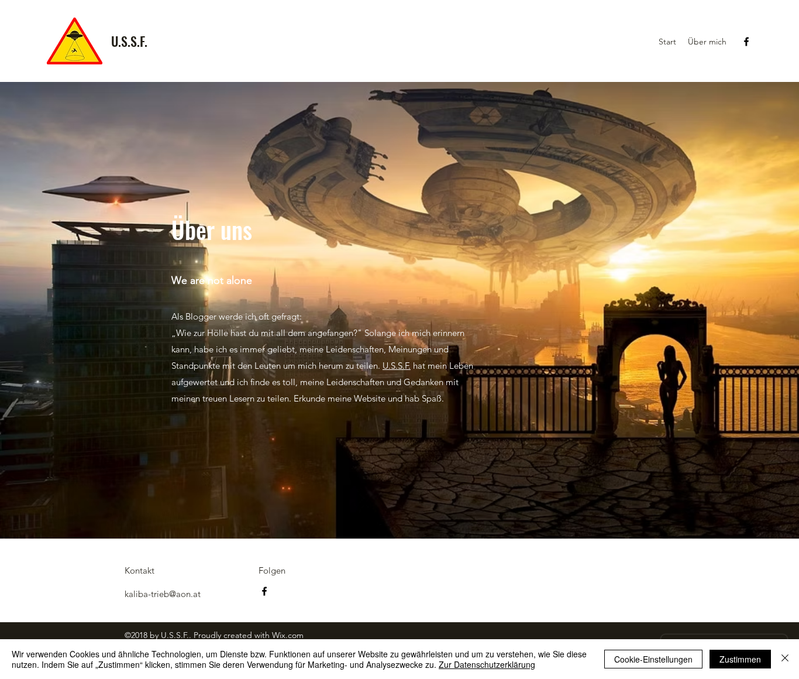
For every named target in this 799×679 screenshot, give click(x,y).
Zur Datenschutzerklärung (487, 664)
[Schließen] (785, 659)
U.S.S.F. (129, 41)
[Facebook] (746, 41)
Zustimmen (740, 659)
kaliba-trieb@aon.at (163, 593)
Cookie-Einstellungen (653, 659)
